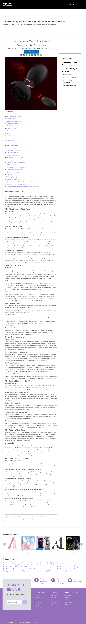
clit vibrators (20, 516)
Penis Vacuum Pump (34, 551)
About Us (38, 602)
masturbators (33, 520)
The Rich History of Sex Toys (14, 116)
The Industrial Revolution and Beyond (17, 123)
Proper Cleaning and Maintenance (16, 150)
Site (53, 48)
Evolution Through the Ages (14, 121)
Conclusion (9, 174)
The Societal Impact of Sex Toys (14, 157)
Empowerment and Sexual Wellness (16, 162)
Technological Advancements (14, 169)
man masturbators (11, 523)
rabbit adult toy (30, 516)
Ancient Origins (11, 118)
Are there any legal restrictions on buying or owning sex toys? (23, 186)
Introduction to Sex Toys (12, 113)
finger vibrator (10, 516)
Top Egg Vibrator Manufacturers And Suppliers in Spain (58, 571)
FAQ (37, 604)
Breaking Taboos (11, 160)
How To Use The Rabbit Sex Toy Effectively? (15, 567)
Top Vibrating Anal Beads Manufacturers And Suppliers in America (61, 569)
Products (38, 597)
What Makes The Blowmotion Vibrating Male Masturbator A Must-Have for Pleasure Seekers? (63, 565)
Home (37, 595)
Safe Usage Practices (12, 152)
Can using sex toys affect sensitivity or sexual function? (21, 181)
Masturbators (54, 602)
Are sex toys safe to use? (13, 179)
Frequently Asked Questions (13, 177)
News (37, 600)
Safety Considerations (12, 145)
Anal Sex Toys (55, 595)
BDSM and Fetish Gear (13, 138)
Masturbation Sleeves (12, 143)
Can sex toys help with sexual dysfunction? (18, 189)
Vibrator (53, 604)
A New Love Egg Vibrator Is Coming (53, 563)
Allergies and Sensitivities (13, 155)
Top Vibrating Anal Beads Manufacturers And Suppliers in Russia (20, 569)
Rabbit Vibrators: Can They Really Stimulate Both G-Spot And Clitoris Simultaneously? (22, 565)
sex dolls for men (44, 520)
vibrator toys (40, 516)
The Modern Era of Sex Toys (14, 126)
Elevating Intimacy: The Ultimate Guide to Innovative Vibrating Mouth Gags (22, 563)
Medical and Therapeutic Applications (17, 167)
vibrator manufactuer (21, 520)
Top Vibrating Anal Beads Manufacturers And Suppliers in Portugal (61, 567)
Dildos (8, 133)
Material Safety (11, 147)
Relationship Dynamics (13, 164)
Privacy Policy (69, 604)
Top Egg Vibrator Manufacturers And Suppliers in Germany (19, 571)
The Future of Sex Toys (12, 172)
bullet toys (49, 516)
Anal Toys (9, 135)
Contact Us (39, 607)
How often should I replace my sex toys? (17, 184)
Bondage (53, 597)
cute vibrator (9, 520)
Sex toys (7, 196)
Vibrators (9, 130)
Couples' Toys (10, 140)
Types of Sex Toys (11, 128)
